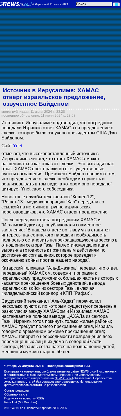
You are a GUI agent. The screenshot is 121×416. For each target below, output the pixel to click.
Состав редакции (16, 390)
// (50, 4)
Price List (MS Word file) (20, 402)
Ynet (17, 145)
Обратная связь (15, 394)
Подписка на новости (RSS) (24, 398)
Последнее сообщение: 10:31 (69, 365)
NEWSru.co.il (64, 378)
